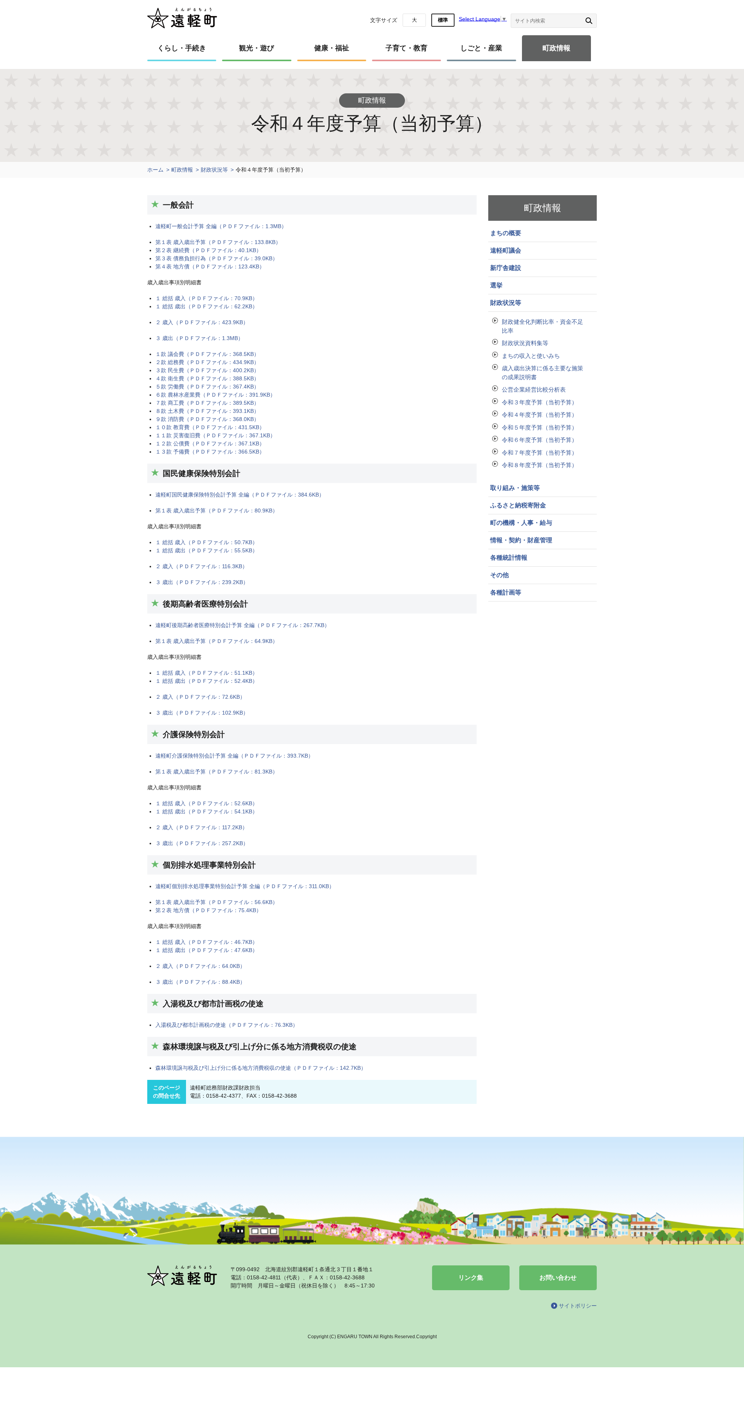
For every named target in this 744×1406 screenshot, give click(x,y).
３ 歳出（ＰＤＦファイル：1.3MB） (199, 338)
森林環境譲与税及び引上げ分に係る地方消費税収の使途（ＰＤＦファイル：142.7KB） (260, 1068)
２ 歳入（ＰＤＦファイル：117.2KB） (201, 827)
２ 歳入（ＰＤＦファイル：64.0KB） (200, 966)
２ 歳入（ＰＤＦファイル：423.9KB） (201, 322)
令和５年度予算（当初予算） (539, 427)
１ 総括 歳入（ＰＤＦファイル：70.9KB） (206, 298)
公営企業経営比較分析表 (534, 389)
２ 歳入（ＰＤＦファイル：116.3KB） (201, 566)
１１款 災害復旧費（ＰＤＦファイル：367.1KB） (215, 435)
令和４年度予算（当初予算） (539, 414)
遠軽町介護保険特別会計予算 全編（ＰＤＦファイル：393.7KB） (234, 756)
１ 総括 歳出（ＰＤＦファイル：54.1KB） (206, 811)
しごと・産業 (481, 48)
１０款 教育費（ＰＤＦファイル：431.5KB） (210, 427)
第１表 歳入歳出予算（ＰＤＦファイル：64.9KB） (216, 641)
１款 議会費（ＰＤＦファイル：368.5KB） (207, 354)
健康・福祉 (331, 48)
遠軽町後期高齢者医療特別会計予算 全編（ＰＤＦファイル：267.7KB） (242, 625)
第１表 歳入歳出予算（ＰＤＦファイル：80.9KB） (216, 510)
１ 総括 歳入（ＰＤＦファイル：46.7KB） (206, 942)
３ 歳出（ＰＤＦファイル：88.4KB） (200, 982)
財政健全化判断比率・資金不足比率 (542, 326)
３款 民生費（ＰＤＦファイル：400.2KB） (207, 370)
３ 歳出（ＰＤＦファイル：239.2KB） (201, 582)
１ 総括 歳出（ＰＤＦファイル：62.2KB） (206, 306)
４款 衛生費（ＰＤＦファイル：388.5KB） (207, 378)
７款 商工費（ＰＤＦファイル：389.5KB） (207, 403)
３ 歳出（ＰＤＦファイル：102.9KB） (201, 713)
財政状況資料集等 (525, 343)
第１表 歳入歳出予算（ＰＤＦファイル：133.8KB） (218, 242)
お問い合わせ (558, 1277)
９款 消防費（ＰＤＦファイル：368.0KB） (207, 419)
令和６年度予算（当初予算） (539, 440)
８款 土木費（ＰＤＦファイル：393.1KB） (207, 411)
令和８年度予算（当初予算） (539, 465)
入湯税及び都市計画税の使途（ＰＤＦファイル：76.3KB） (226, 1025)
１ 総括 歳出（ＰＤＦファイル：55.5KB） (206, 550)
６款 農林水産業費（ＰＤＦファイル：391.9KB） (215, 395)
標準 (443, 20)
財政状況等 (214, 170)
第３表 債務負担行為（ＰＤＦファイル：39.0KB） (216, 258)
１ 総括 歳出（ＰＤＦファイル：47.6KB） (206, 950)
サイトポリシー (578, 1306)
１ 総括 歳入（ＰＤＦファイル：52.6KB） (206, 803)
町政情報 (556, 48)
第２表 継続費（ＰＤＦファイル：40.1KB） (208, 250)
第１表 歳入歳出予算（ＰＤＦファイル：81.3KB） (216, 771)
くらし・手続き (181, 48)
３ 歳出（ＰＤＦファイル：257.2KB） (201, 843)
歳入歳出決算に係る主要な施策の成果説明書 (542, 372)
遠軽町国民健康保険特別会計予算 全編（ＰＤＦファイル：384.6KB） (239, 495)
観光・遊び (256, 48)
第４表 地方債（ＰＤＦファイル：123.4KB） (210, 266)
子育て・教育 (406, 48)
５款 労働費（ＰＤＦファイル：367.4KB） (207, 386)
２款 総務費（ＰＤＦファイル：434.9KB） (207, 362)
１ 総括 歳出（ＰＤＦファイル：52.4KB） (206, 681)
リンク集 (470, 1277)
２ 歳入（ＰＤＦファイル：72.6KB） (200, 697)
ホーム (155, 170)
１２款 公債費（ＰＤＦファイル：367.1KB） (210, 443)
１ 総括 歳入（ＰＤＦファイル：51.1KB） (206, 673)
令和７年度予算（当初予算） (539, 452)
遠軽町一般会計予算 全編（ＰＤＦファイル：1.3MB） (221, 226)
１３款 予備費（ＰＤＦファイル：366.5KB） (210, 452)
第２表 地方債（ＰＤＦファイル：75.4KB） (208, 910)
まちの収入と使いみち (531, 355)
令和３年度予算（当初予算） (539, 402)
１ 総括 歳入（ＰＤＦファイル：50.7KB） (206, 542)
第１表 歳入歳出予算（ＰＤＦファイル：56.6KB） (216, 902)
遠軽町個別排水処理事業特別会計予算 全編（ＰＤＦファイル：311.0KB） (244, 886)
